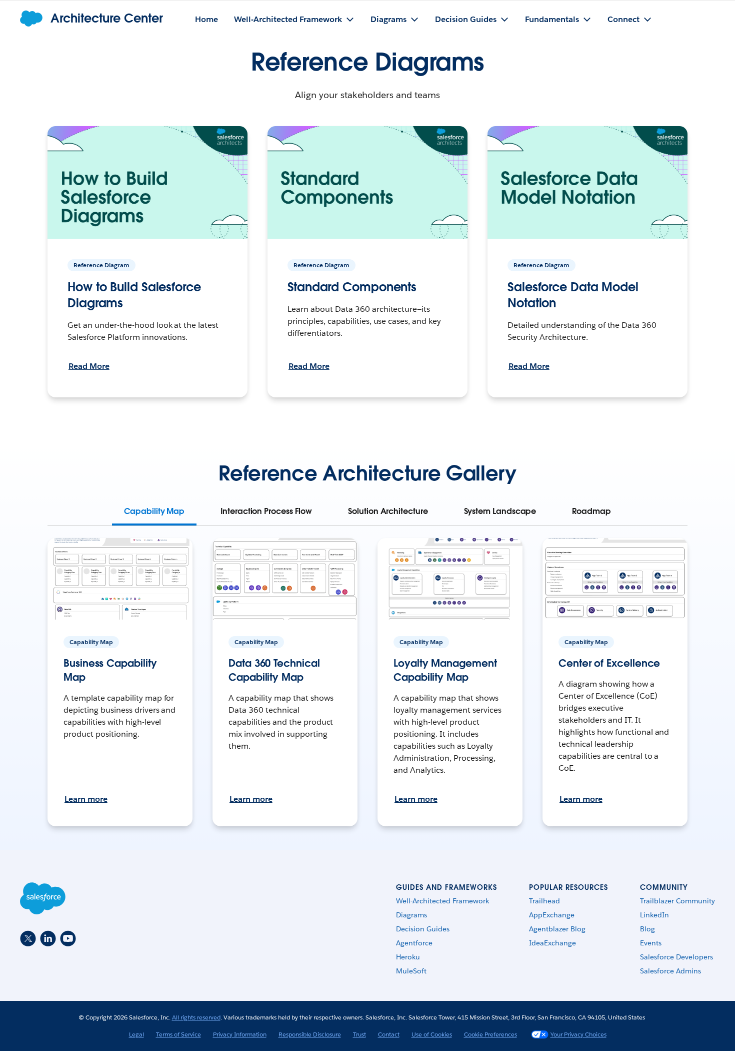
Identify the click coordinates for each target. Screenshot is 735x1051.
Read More (89, 366)
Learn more (86, 799)
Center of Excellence (609, 663)
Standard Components (352, 287)
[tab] (154, 511)
